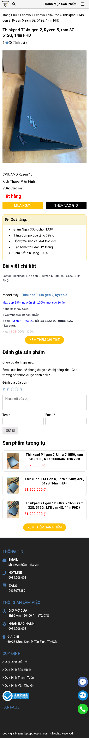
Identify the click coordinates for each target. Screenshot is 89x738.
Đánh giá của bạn (14, 382)
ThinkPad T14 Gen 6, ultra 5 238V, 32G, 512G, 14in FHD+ (54, 481)
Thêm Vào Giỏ (66, 205)
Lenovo (25, 15)
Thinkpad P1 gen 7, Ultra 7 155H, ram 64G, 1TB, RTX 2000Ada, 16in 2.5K (54, 457)
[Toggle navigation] (83, 4)
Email (50, 415)
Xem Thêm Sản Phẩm (45, 527)
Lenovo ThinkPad (46, 15)
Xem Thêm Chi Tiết (44, 340)
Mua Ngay (22, 205)
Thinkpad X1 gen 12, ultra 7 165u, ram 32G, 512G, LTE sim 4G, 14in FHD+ (54, 505)
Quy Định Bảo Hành (18, 670)
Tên (6, 415)
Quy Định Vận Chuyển (19, 685)
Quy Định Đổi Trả (16, 662)
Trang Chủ (9, 15)
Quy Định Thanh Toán (19, 677)
